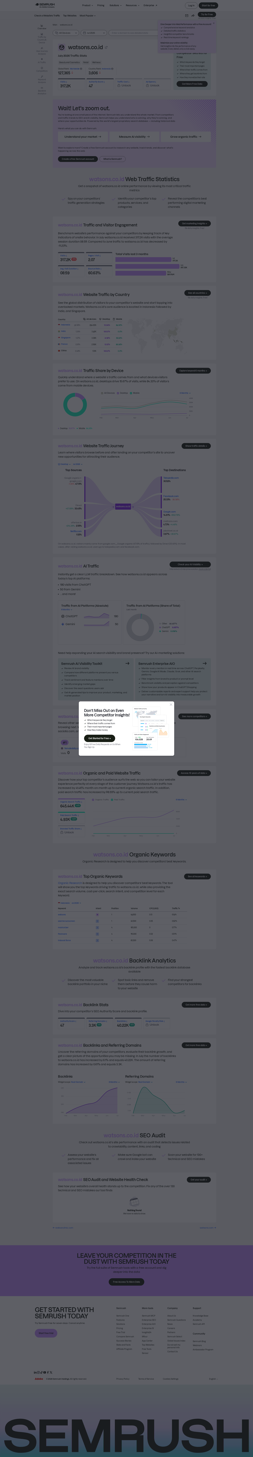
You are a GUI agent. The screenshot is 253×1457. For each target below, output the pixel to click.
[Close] (171, 704)
